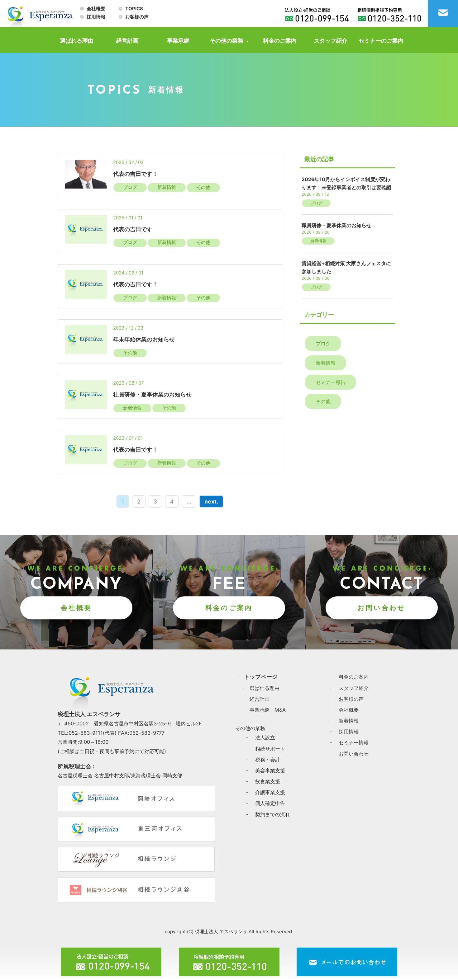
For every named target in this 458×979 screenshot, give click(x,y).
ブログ (130, 187)
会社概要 (96, 9)
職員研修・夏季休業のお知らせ (336, 225)
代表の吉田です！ (135, 174)
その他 (203, 187)
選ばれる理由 (76, 40)
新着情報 (166, 187)
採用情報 (96, 17)
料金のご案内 (280, 40)
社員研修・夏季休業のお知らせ (153, 394)
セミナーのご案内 (381, 40)
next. (211, 501)
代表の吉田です (132, 229)
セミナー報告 (331, 382)
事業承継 (178, 40)
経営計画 (127, 40)
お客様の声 (137, 17)
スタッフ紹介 (330, 40)
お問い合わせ (382, 607)
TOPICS (134, 9)
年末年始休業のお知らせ (144, 339)
